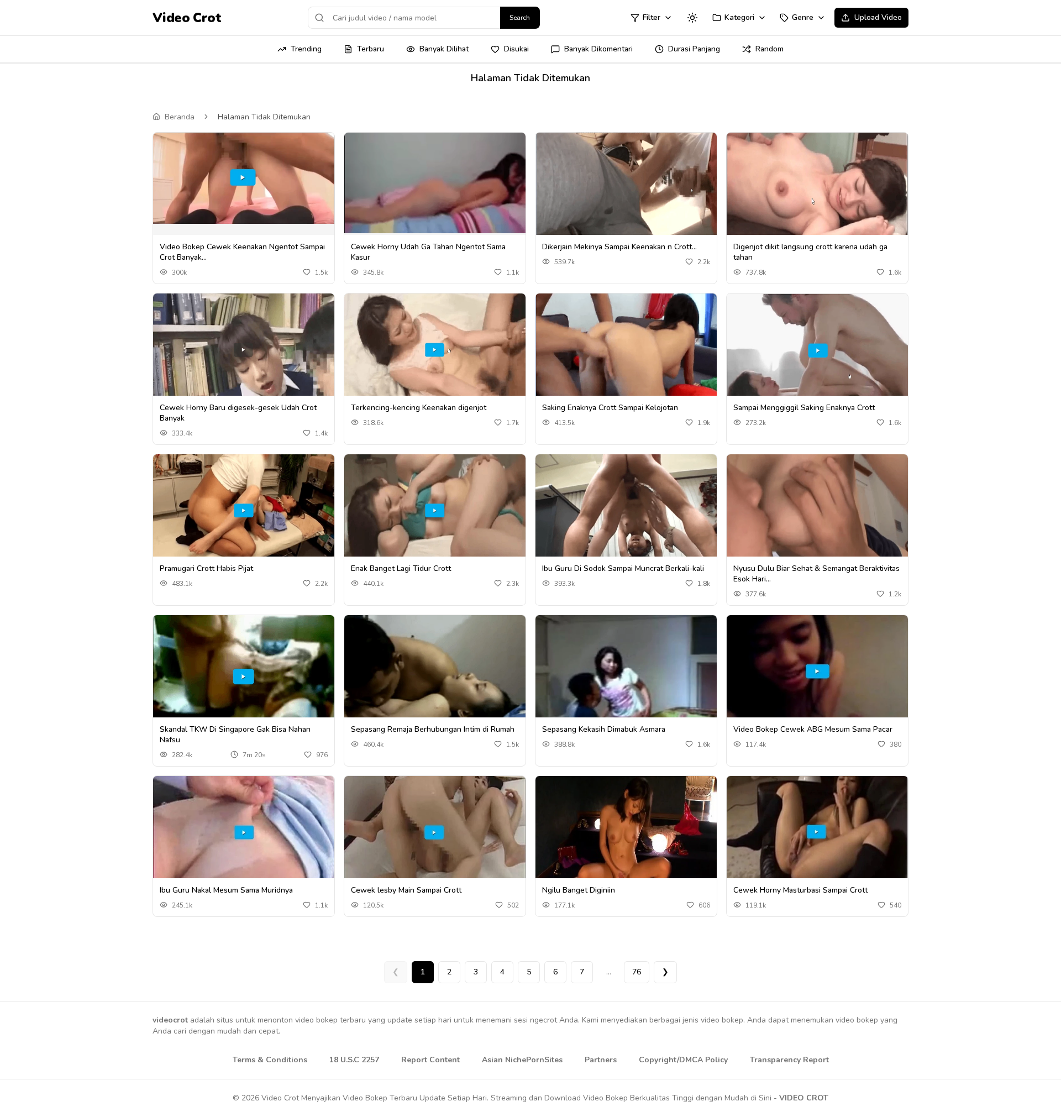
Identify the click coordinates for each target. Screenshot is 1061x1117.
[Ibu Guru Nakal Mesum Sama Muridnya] (243, 832)
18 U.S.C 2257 (354, 1060)
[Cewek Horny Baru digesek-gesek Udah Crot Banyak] (243, 350)
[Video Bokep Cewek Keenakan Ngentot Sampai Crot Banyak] (243, 178)
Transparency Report (789, 1060)
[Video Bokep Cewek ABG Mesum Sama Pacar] (817, 671)
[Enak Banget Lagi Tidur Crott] (435, 511)
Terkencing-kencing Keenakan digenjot (418, 407)
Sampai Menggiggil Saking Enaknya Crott (804, 407)
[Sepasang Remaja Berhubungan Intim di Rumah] (435, 671)
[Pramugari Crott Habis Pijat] (243, 511)
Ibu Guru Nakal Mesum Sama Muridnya (226, 890)
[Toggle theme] (692, 18)
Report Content (430, 1060)
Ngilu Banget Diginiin (578, 890)
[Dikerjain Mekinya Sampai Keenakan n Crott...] (626, 189)
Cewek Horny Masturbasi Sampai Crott (800, 890)
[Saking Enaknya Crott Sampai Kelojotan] (626, 349)
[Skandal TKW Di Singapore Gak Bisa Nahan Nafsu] (243, 671)
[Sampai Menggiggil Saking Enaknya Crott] (817, 349)
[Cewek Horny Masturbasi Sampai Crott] (817, 832)
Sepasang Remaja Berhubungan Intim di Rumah (432, 729)
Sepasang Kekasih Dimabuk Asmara (603, 729)
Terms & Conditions (270, 1060)
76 (636, 972)
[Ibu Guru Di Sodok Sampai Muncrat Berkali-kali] (626, 510)
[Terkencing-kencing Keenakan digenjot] (435, 350)
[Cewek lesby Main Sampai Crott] (435, 832)
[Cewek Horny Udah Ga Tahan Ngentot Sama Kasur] (435, 183)
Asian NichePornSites (522, 1060)
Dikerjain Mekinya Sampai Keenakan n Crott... (619, 247)
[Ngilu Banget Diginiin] (626, 832)
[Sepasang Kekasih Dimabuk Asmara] (626, 671)
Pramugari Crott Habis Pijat (206, 568)
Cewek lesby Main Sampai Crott (406, 890)
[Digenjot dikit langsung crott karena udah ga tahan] (817, 189)
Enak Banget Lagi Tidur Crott (401, 568)
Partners (601, 1060)
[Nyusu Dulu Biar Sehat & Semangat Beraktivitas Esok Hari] (817, 511)
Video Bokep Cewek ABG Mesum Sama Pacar (812, 729)
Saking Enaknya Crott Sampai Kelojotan (610, 407)
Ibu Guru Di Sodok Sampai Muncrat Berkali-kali (623, 568)
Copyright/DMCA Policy (683, 1060)
